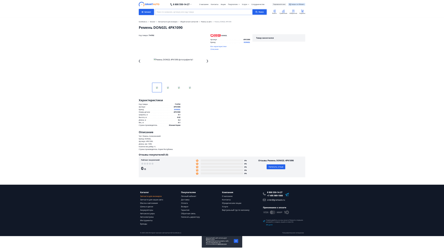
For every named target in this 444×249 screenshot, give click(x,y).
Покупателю (233, 4)
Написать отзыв (276, 167)
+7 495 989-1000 (275, 195)
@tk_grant (269, 225)
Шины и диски (146, 206)
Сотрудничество (257, 4)
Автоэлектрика (147, 217)
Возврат (184, 206)
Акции (223, 4)
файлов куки (222, 244)
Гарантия (185, 210)
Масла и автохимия (149, 203)
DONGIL (247, 42)
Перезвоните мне (279, 4)
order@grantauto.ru (276, 200)
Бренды (143, 224)
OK (236, 241)
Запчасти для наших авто (151, 199)
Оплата (184, 203)
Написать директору (190, 217)
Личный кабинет (188, 196)
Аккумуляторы (146, 210)
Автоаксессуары (147, 213)
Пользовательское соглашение (293, 233)
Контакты (214, 4)
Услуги (244, 4)
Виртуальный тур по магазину (235, 210)
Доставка (185, 199)
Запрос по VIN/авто (297, 4)
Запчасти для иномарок (151, 196)
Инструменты (146, 220)
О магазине (203, 4)
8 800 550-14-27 (181, 4)
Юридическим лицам (231, 203)
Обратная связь (188, 213)
